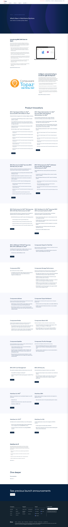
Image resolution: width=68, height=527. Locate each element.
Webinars (11, 511)
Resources (29, 513)
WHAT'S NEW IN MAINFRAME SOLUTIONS (19, 14)
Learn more (13, 153)
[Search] (57, 509)
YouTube (43, 511)
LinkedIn (43, 509)
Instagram (37, 515)
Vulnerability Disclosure (24, 511)
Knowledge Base (30, 509)
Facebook (37, 511)
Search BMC (49, 506)
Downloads (24, 513)
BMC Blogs (37, 513)
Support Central (24, 509)
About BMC (11, 509)
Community (37, 509)
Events (16, 509)
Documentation (13, 476)
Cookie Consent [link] (40, 521)
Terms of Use (39, 523)
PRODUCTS (11, 14)
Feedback (17, 511)
